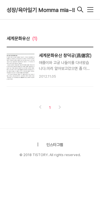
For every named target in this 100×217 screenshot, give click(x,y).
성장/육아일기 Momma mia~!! (41, 10)
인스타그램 (54, 144)
